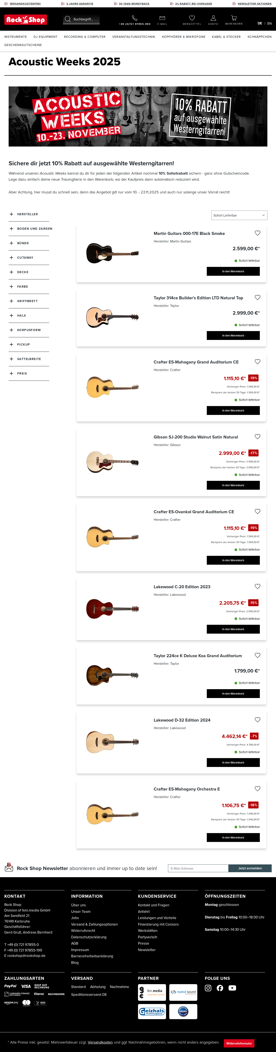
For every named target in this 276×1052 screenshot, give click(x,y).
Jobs (75, 917)
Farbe (22, 286)
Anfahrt (144, 911)
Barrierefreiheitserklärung (92, 956)
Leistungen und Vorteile (157, 917)
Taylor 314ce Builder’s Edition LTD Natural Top (198, 297)
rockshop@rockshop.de (26, 955)
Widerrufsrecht (83, 930)
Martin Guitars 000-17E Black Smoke (189, 233)
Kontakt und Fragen (153, 905)
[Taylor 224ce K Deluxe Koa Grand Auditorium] (112, 675)
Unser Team (81, 911)
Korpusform (29, 330)
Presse (143, 943)
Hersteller (27, 214)
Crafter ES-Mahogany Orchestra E (187, 789)
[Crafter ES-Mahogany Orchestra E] (112, 814)
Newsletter (147, 949)
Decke (22, 272)
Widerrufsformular (239, 1043)
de (260, 23)
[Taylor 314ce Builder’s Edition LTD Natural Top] (112, 317)
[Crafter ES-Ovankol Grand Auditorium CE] (112, 537)
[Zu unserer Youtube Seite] (232, 988)
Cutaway (25, 257)
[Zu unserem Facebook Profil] (220, 988)
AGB (74, 943)
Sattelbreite (29, 359)
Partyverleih (147, 937)
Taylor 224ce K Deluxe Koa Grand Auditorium (198, 655)
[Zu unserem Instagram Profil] (208, 988)
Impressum (80, 949)
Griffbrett (27, 301)
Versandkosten (100, 1042)
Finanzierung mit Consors (158, 924)
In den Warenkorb (233, 271)
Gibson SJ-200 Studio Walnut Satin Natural (196, 437)
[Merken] (257, 234)
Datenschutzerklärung (89, 937)
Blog (75, 962)
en (269, 23)
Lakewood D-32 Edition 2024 (182, 720)
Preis (22, 373)
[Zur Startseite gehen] (25, 19)
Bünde (23, 243)
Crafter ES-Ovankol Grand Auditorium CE (194, 511)
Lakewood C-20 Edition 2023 (182, 586)
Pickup (23, 344)
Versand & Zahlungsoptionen (94, 924)
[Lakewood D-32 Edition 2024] (112, 742)
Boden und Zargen (34, 228)
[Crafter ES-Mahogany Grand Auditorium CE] (112, 387)
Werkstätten (147, 930)
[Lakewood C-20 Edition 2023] (112, 609)
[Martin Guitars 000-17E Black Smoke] (112, 253)
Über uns (78, 905)
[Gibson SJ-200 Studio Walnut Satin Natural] (112, 462)
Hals (21, 315)
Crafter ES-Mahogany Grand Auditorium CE (196, 362)
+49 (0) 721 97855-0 (23, 944)
